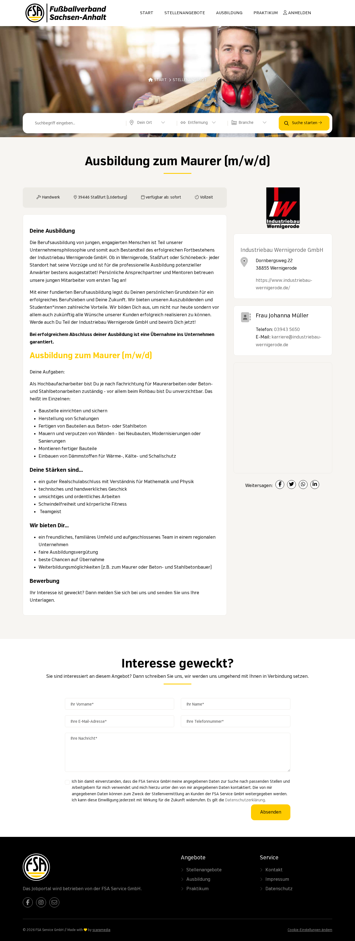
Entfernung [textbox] (198, 123)
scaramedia (101, 930)
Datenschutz (279, 888)
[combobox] (149, 123)
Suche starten (305, 123)
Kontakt (274, 869)
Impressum (277, 879)
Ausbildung (229, 13)
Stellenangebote (184, 13)
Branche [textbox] (246, 123)
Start (146, 13)
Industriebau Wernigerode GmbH (281, 250)
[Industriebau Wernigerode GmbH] (283, 210)
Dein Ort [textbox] (144, 123)
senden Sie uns (173, 592)
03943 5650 (287, 329)
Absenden (270, 812)
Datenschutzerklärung (245, 800)
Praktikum (265, 13)
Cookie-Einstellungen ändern (310, 930)
